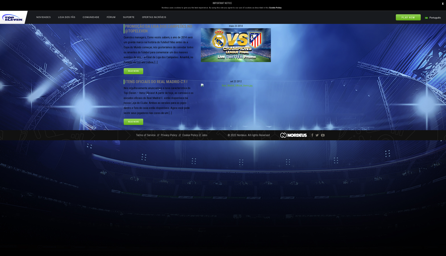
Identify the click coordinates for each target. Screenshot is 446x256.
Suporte (128, 17)
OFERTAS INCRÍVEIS (154, 17)
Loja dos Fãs (66, 17)
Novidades (43, 17)
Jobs (204, 135)
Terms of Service (146, 135)
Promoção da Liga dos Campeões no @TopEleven (158, 28)
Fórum (111, 17)
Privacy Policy (169, 135)
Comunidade (91, 17)
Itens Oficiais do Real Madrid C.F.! (156, 81)
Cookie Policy (275, 8)
